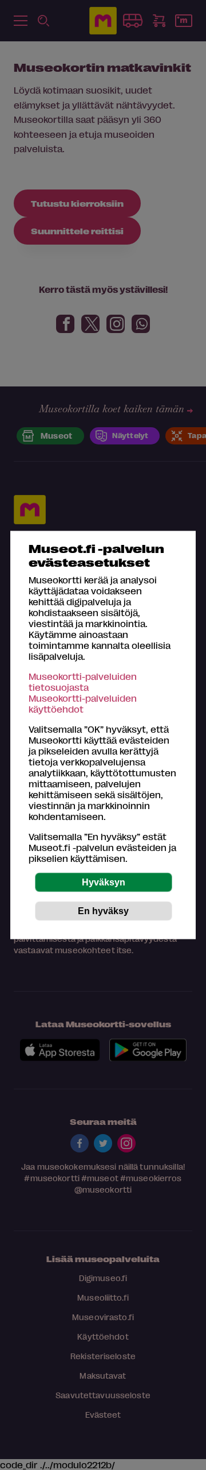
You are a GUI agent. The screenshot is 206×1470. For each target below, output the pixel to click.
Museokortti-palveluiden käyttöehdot (83, 703)
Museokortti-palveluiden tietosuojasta (83, 682)
